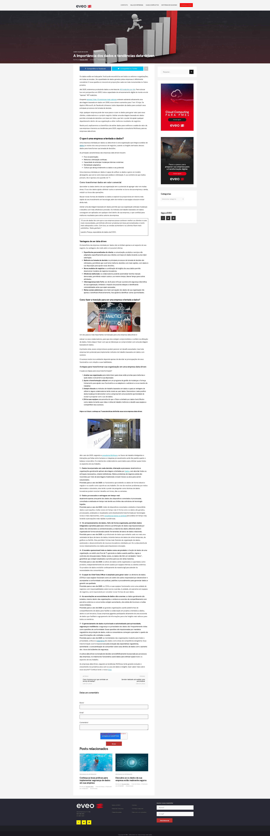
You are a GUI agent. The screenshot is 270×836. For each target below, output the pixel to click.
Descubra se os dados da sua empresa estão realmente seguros (131, 779)
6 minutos (93, 59)
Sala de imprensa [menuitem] (136, 5)
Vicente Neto (89, 786)
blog (109, 670)
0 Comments (93, 788)
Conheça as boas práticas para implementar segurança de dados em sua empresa (95, 780)
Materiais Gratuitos (117, 808)
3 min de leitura (136, 784)
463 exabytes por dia (127, 89)
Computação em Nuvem (80, 52)
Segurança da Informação (88, 774)
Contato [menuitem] (124, 5)
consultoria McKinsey (109, 455)
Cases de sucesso (117, 812)
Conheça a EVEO (186, 5)
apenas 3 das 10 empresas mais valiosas (102, 99)
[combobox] (176, 72)
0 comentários (102, 59)
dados (127, 471)
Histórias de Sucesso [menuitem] (169, 5)
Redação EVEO (84, 59)
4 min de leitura (100, 786)
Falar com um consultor (139, 812)
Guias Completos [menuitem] (152, 5)
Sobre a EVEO (116, 805)
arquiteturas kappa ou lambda (115, 516)
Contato (134, 805)
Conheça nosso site (137, 808)
